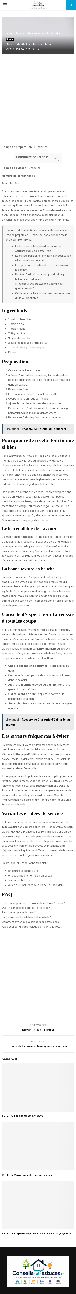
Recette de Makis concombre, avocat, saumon (27, 1175)
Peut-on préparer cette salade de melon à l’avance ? (34, 903)
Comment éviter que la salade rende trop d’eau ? (31, 922)
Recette (9, 39)
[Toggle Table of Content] (54, 158)
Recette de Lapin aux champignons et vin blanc (38, 1046)
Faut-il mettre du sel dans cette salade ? (27, 917)
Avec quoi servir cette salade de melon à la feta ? (32, 926)
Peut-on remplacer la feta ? (19, 912)
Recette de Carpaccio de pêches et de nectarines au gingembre (36, 1233)
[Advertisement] (38, 103)
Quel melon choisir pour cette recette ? (26, 908)
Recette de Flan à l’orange (38, 1029)
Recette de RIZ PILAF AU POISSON (22, 1116)
